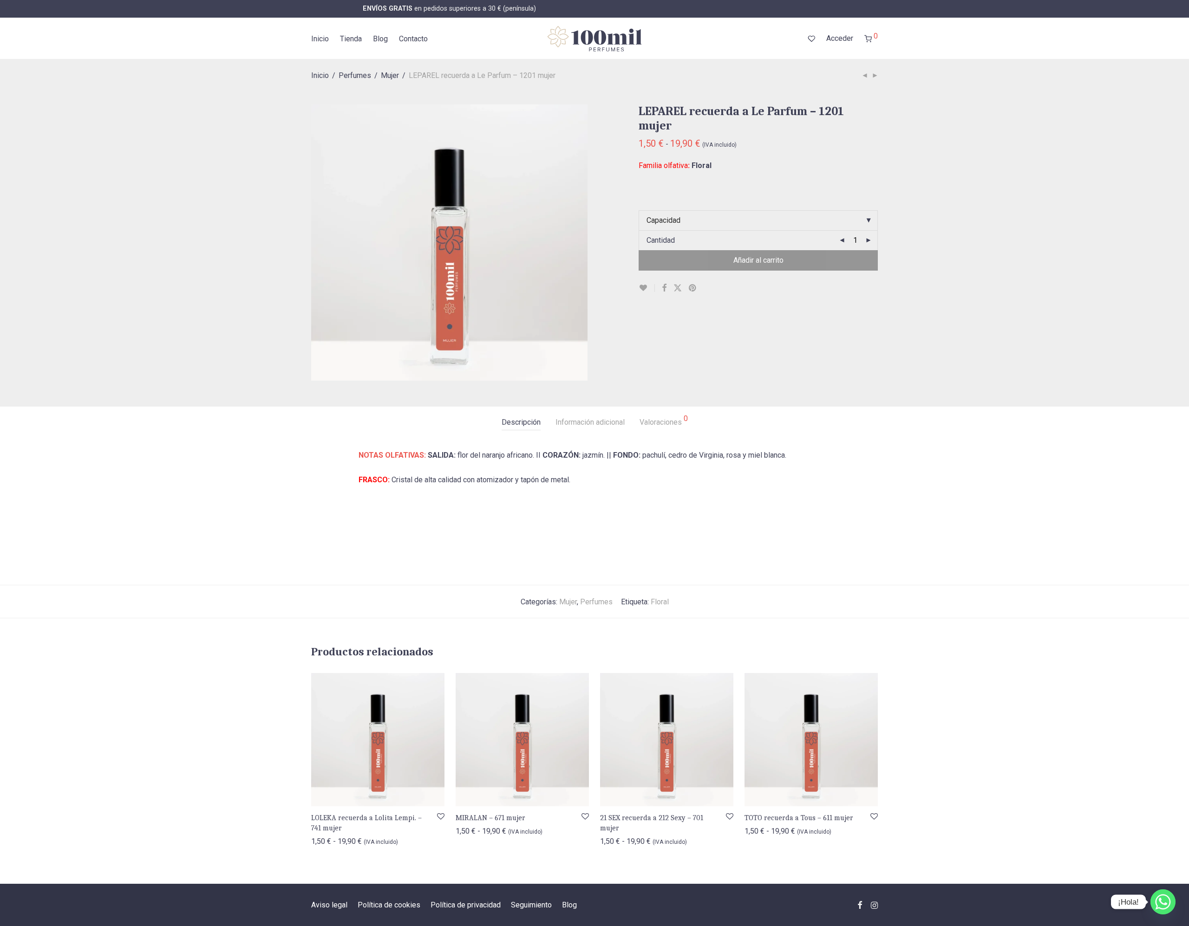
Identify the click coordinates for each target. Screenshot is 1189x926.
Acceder (839, 38)
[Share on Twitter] (677, 288)
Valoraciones (664, 421)
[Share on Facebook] (664, 288)
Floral (660, 601)
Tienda (351, 38)
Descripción (521, 422)
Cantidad (661, 240)
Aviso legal (329, 904)
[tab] (521, 422)
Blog (380, 38)
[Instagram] (874, 904)
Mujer (390, 75)
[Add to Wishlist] (647, 288)
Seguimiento (531, 904)
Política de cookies (389, 904)
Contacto (413, 38)
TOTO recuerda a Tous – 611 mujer (799, 818)
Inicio (320, 38)
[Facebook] (859, 904)
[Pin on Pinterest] (693, 288)
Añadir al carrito (758, 260)
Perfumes (355, 75)
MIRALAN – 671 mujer (490, 818)
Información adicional (590, 422)
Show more (325, 840)
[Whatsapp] (1163, 901)
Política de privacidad (466, 904)
